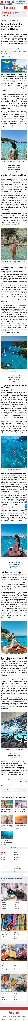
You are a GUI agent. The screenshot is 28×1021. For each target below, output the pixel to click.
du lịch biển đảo (20, 785)
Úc (2, 938)
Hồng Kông (16, 934)
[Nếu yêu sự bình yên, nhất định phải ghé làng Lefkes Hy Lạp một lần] (7, 819)
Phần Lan (5, 868)
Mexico (15, 997)
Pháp (17, 866)
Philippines (18, 868)
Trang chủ (3, 20)
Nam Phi (18, 861)
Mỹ (16, 859)
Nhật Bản (5, 866)
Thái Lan (4, 902)
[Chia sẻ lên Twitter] (26, 505)
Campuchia (4, 906)
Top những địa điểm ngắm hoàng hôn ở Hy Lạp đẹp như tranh (7, 811)
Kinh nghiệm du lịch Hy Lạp (11, 785)
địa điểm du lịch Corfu (13, 13)
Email (18, 1019)
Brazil (15, 993)
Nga (17, 864)
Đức (3, 965)
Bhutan (16, 854)
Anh (3, 963)
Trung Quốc (4, 934)
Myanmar (5, 861)
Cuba (4, 857)
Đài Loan (16, 936)
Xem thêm (14, 911)
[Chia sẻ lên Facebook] (26, 502)
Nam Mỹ (4, 864)
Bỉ (1, 854)
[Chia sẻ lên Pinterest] (17, 790)
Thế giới (9, 20)
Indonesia (16, 904)
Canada (4, 993)
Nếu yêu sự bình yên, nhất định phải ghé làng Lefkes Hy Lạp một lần (7, 827)
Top (25, 1019)
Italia (15, 965)
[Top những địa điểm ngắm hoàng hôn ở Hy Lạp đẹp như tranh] (7, 803)
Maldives (4, 908)
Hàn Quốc (18, 857)
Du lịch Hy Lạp (15, 20)
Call (4, 1019)
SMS (11, 1019)
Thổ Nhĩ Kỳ (4, 969)
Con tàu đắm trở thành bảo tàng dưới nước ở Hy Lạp (6, 842)
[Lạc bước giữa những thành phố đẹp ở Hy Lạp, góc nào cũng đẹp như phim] (21, 803)
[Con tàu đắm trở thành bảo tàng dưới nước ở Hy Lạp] (7, 835)
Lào (15, 906)
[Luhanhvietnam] (14, 1012)
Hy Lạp (4, 859)
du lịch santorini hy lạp (16, 12)
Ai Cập (15, 999)
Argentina (4, 999)
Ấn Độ (15, 852)
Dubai (3, 936)
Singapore (16, 902)
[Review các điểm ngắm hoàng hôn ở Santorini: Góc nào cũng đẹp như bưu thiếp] (21, 819)
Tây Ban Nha (17, 969)
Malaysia (4, 904)
